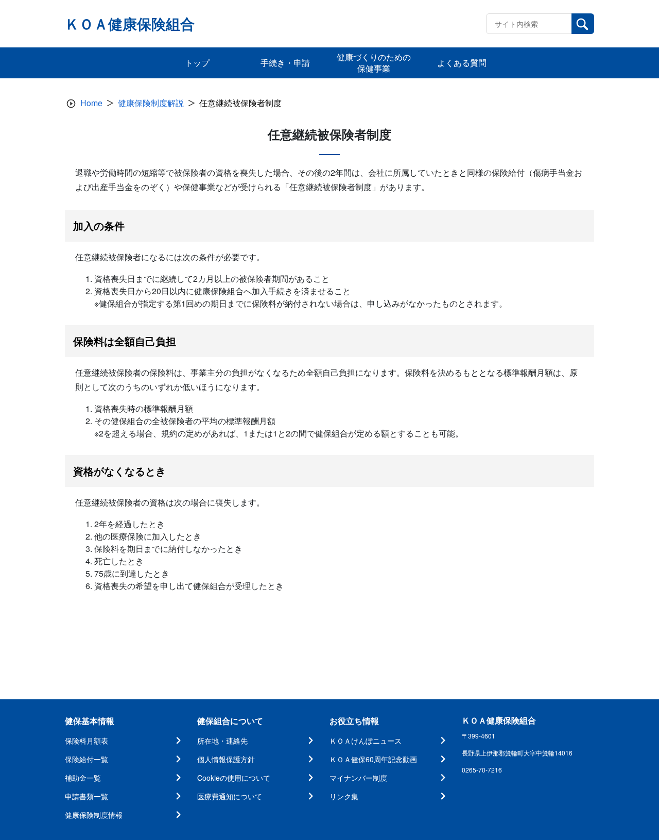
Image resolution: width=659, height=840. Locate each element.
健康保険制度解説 (151, 103)
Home (91, 103)
